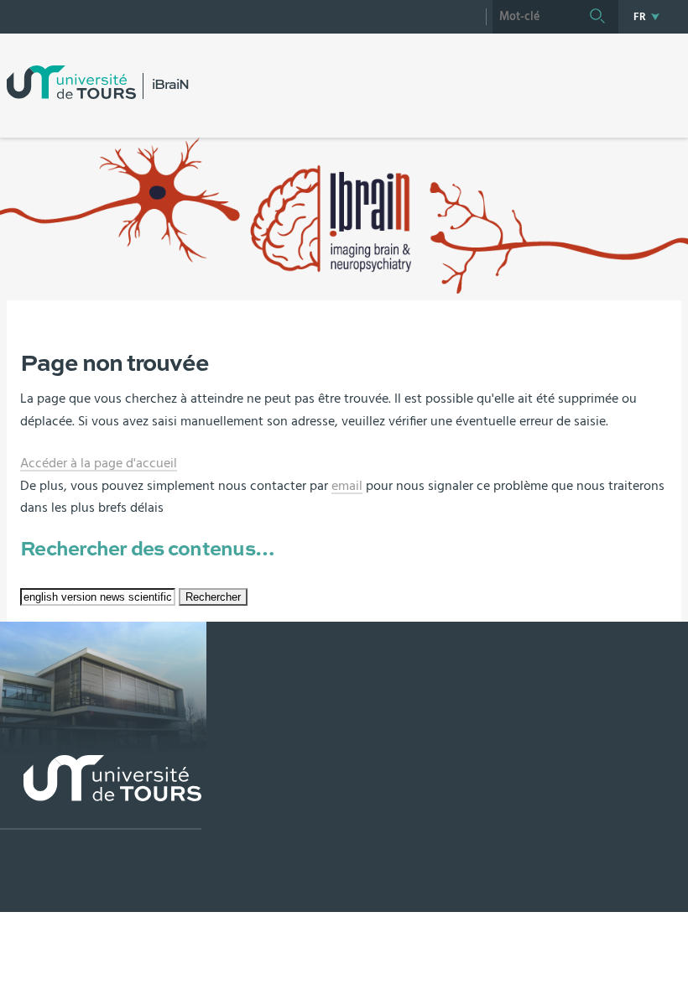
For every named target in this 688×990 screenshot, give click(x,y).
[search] (534, 17)
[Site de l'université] (100, 792)
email (346, 485)
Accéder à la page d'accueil (98, 463)
